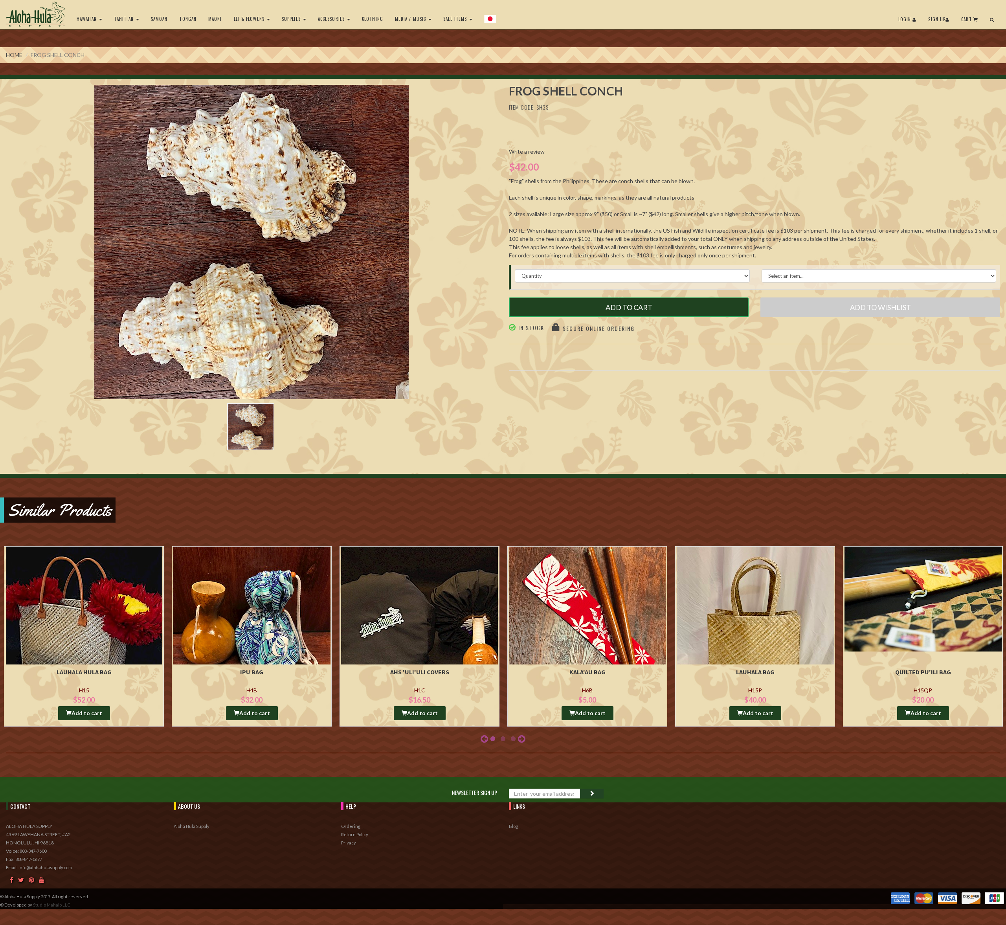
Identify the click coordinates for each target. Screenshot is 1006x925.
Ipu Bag (251, 672)
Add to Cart (629, 307)
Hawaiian (87, 19)
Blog (513, 826)
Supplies (292, 19)
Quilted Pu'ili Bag (923, 672)
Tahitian (124, 19)
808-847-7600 (33, 850)
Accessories (332, 19)
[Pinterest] (31, 879)
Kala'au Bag (587, 672)
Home (14, 54)
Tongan (187, 19)
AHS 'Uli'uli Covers (419, 672)
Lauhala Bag (755, 672)
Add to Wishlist (880, 307)
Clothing (372, 19)
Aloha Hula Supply (191, 826)
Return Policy (354, 834)
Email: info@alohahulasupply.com (39, 867)
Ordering (350, 826)
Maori (215, 19)
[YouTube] (41, 879)
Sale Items (455, 19)
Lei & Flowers (250, 19)
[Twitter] (21, 879)
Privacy (348, 842)
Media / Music (411, 19)
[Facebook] (11, 879)
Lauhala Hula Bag (84, 672)
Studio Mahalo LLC (51, 904)
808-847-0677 (28, 859)
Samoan (159, 19)
